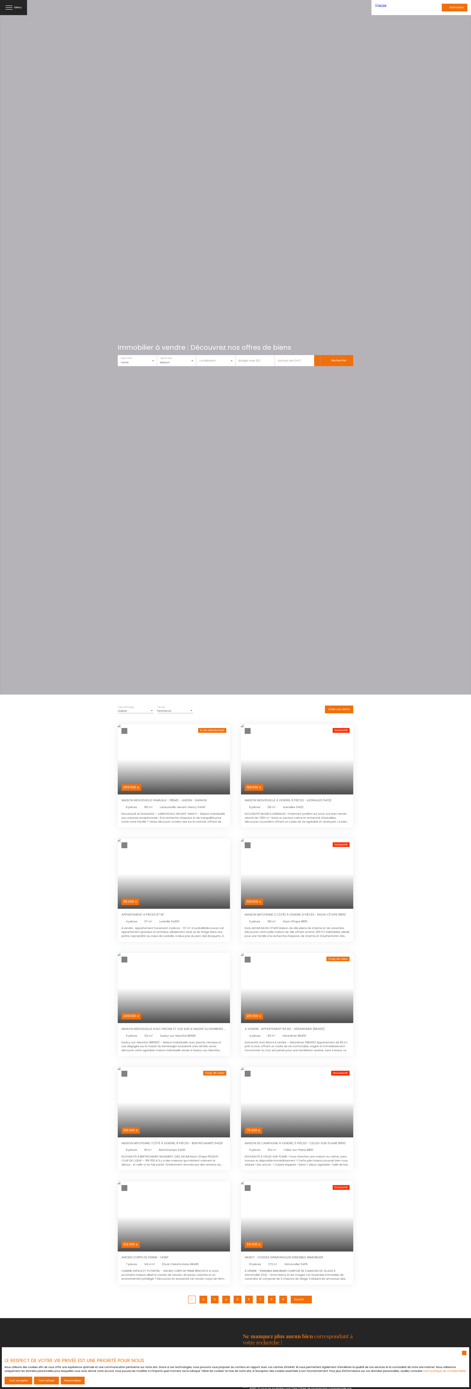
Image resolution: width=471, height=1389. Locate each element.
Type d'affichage (126, 707)
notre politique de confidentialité (444, 1371)
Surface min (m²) (289, 360)
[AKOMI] (399, 7)
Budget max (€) (250, 360)
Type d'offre (126, 358)
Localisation (208, 360)
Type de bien (166, 358)
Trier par (161, 707)
